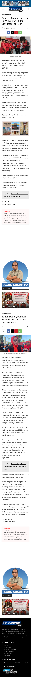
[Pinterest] (16, 32)
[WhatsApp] (20, 32)
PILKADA (8, 14)
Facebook (8, 662)
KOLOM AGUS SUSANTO (7, 300)
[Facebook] (8, 32)
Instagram (17, 662)
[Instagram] (14, 662)
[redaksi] (3, 28)
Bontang (3, 14)
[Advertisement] (15, 242)
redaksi (7, 28)
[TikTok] (23, 662)
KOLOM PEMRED (7, 288)
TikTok (26, 662)
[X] (12, 32)
